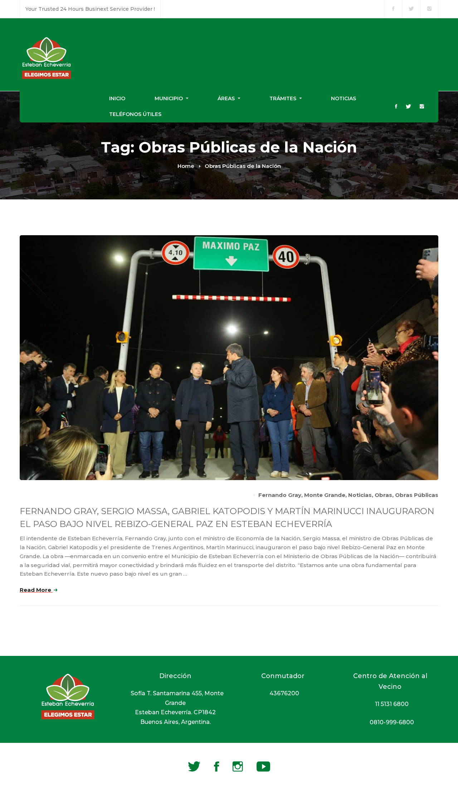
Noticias (360, 495)
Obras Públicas (416, 495)
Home (185, 166)
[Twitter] (408, 107)
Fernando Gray (279, 495)
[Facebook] (396, 107)
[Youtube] (263, 766)
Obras (383, 495)
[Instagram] (422, 107)
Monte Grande (324, 495)
